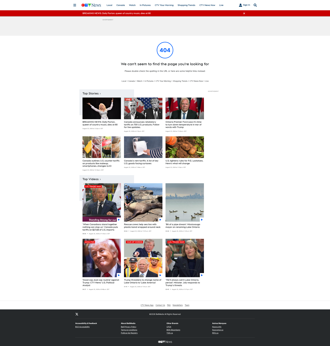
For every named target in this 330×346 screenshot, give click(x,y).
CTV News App (147, 305)
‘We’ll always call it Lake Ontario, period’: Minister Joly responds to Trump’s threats (183, 283)
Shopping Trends (186, 5)
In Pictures (145, 5)
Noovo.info (216, 327)
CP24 (169, 327)
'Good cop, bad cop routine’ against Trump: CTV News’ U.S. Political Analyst (100, 283)
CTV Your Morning (164, 5)
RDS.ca (215, 333)
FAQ (169, 305)
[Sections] (74, 5)
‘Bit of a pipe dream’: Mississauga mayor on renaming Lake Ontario (183, 225)
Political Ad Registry (129, 333)
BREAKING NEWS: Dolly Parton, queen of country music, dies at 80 (100, 123)
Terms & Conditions (129, 330)
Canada (120, 5)
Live (221, 5)
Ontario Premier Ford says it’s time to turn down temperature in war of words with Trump (183, 125)
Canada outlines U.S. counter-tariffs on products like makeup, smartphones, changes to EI (100, 163)
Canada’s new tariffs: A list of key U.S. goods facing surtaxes (141, 162)
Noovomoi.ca (217, 330)
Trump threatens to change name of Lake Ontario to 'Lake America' (142, 281)
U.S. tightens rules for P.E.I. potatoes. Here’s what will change (184, 162)
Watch (132, 5)
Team (187, 305)
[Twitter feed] (76, 314)
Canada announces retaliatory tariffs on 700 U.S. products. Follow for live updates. (141, 125)
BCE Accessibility (82, 327)
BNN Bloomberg (173, 330)
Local (109, 5)
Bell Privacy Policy (128, 327)
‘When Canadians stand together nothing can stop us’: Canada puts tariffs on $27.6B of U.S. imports (100, 227)
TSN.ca (170, 333)
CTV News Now (207, 5)
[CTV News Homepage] (91, 5)
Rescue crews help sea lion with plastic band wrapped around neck (142, 225)
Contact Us (160, 305)
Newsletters (178, 305)
